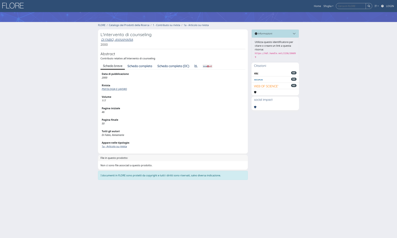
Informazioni (264, 33)
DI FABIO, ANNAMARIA (117, 40)
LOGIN (390, 6)
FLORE (101, 25)
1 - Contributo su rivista (166, 25)
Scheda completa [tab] (139, 66)
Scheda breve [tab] (112, 66)
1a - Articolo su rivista (196, 25)
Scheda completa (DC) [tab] (173, 66)
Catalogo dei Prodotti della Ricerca (129, 25)
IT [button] (376, 6)
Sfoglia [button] (327, 6)
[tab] (196, 66)
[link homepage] (14, 6)
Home (317, 6)
